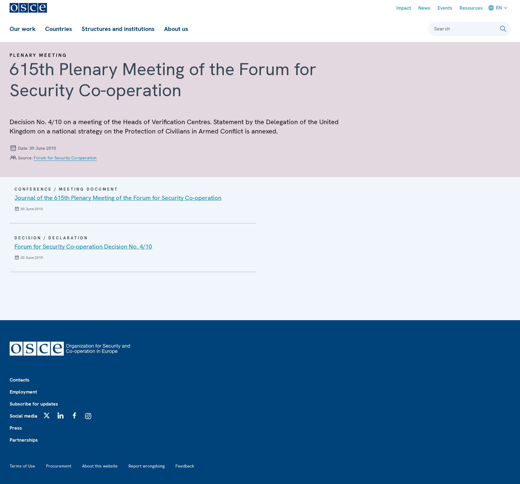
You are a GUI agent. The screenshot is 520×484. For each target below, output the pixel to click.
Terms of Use (22, 466)
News (424, 8)
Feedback (184, 466)
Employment (23, 392)
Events (445, 8)
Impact (403, 8)
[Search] (503, 29)
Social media (23, 416)
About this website (100, 466)
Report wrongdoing (146, 466)
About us (176, 29)
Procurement (58, 466)
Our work (23, 29)
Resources (471, 8)
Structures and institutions (118, 29)
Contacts (19, 380)
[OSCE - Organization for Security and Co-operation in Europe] (28, 8)
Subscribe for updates (34, 404)
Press (16, 428)
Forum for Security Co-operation (65, 158)
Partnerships (24, 440)
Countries (58, 29)
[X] (46, 415)
